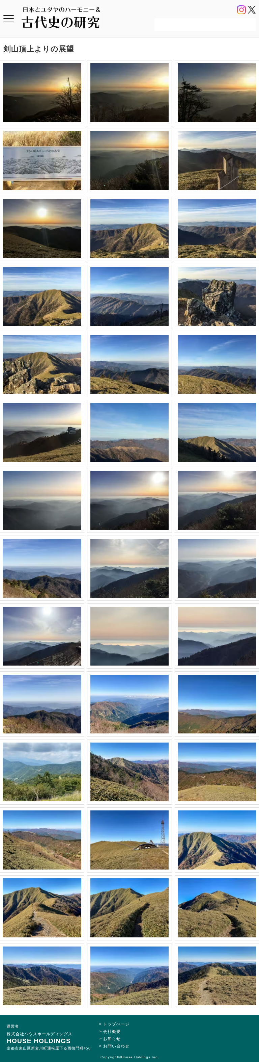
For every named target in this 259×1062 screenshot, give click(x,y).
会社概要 (112, 1031)
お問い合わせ (116, 1046)
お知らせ (112, 1038)
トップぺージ (116, 1024)
